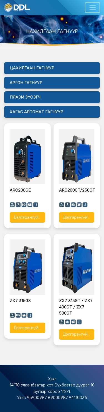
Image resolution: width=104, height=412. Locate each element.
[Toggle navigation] (92, 7)
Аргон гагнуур (26, 82)
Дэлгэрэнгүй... (27, 217)
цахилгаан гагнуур (32, 68)
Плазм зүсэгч (25, 97)
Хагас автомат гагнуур (36, 111)
